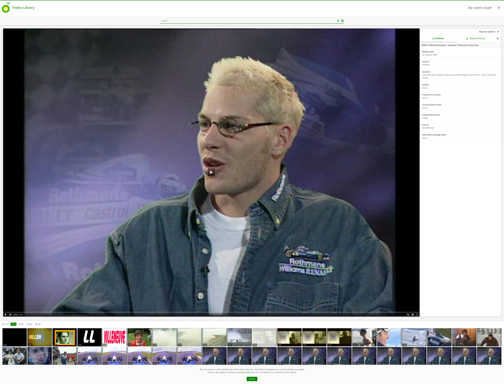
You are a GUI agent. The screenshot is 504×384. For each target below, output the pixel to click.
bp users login (480, 7)
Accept (252, 379)
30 (29, 324)
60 (38, 324)
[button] (498, 31)
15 (21, 324)
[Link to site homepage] (5, 7)
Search (342, 20)
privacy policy (244, 372)
